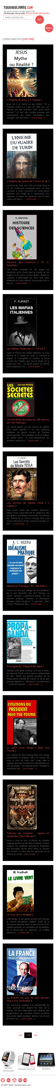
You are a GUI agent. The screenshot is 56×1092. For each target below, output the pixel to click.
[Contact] (3, 1080)
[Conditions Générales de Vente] (25, 1080)
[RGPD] (20, 1080)
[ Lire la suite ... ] (38, 117)
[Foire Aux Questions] (9, 1080)
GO (39, 19)
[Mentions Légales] (14, 1080)
